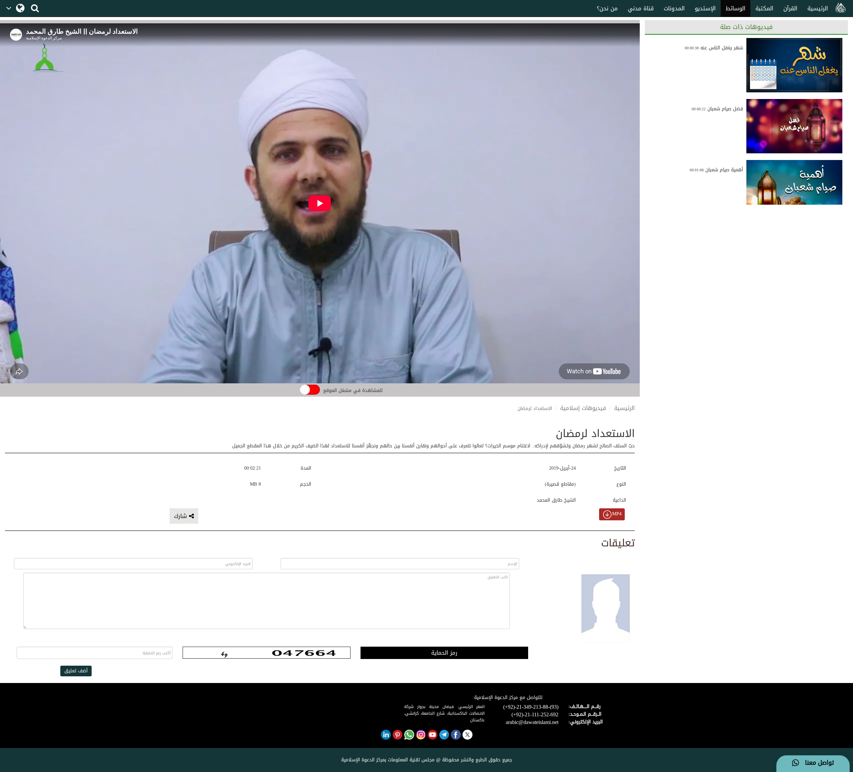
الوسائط (735, 8)
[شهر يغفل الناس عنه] (794, 65)
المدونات (674, 8)
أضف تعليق (76, 670)
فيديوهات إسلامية (583, 408)
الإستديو (705, 8)
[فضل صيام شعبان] (794, 126)
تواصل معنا (816, 763)
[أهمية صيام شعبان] (794, 187)
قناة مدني (641, 8)
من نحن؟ (607, 8)
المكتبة (764, 8)
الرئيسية (817, 8)
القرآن (790, 8)
